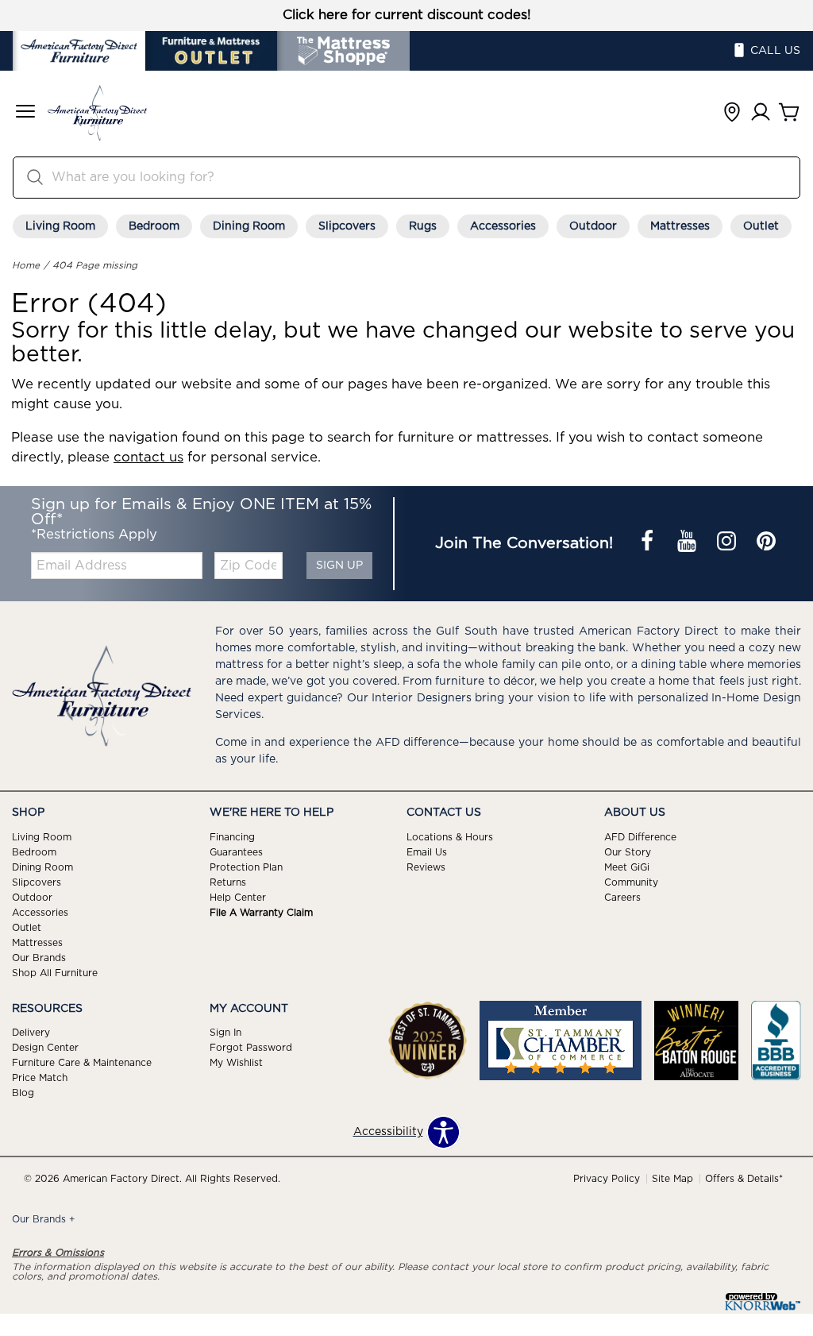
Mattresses (680, 226)
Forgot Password (251, 1047)
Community (631, 882)
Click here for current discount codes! (407, 15)
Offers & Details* (744, 1178)
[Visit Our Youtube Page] (688, 543)
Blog (23, 1093)
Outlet (761, 226)
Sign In (225, 1032)
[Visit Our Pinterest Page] (766, 543)
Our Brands (39, 957)
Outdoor (593, 226)
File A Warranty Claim (261, 912)
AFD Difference (640, 837)
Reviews (425, 867)
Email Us (426, 852)
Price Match (39, 1078)
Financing (232, 837)
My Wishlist (236, 1063)
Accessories (503, 226)
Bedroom (154, 226)
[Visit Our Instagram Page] (728, 543)
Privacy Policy (606, 1178)
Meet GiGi (626, 867)
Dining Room (249, 226)
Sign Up (339, 565)
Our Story (627, 852)
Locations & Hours (449, 837)
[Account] (760, 113)
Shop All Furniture (55, 972)
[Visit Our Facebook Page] (648, 543)
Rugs (423, 226)
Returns (228, 882)
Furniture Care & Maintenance (82, 1063)
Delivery (31, 1032)
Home (26, 265)
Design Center (45, 1047)
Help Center (238, 897)
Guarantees (236, 852)
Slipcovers (347, 226)
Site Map (672, 1178)
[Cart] (789, 113)
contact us (148, 457)
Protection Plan (246, 867)
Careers (622, 897)
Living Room (60, 226)
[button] (25, 113)
